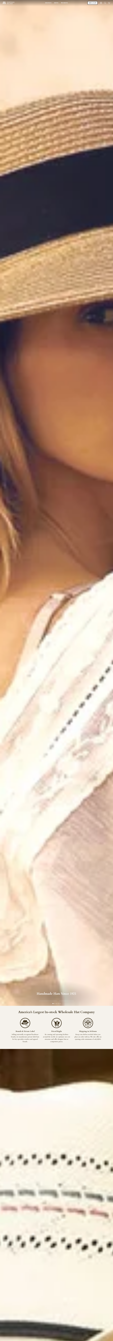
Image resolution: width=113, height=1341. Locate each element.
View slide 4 (58, 1003)
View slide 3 (56, 1003)
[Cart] (109, 2)
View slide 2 (54, 1003)
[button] (48, 3)
